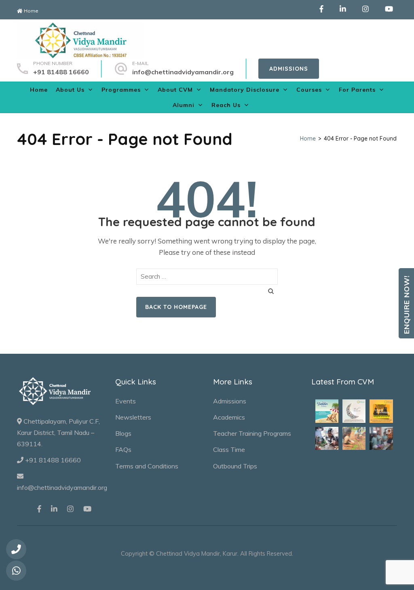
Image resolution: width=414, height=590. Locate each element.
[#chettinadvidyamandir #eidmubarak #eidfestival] (353, 410)
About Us (70, 89)
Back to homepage (176, 307)
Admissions (288, 68)
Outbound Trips (235, 466)
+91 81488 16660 (61, 72)
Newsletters (133, 417)
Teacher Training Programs (252, 433)
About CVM (175, 89)
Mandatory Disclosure (244, 89)
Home (30, 11)
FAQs (123, 449)
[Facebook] (321, 9)
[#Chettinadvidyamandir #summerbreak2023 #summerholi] (326, 410)
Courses (309, 89)
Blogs (123, 433)
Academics (229, 417)
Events (125, 401)
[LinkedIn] (343, 9)
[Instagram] (365, 9)
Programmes (121, 89)
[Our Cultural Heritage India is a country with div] (353, 438)
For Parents (357, 89)
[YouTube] (389, 9)
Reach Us (226, 105)
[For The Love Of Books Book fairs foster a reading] (326, 438)
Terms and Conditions (146, 466)
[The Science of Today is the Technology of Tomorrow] (381, 438)
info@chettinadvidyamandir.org (183, 72)
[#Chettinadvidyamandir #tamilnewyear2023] (381, 410)
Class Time (229, 449)
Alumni (183, 105)
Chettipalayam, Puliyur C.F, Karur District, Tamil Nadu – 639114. (58, 432)
